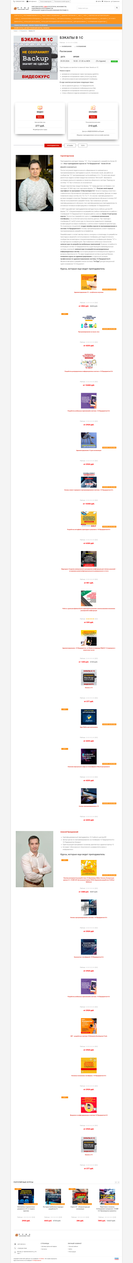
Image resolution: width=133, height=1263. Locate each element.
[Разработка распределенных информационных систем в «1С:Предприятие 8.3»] (89, 361)
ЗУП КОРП (103, 18)
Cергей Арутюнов (67, 156)
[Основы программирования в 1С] (89, 796)
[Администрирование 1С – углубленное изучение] (89, 282)
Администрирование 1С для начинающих (88, 450)
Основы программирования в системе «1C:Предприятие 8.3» (88, 917)
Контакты (44, 1249)
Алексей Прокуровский (69, 832)
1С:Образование (36, 1260)
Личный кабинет (73, 1246)
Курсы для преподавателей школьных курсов (56, 21)
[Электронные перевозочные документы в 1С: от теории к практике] (26, 1196)
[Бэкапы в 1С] (89, 677)
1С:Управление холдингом (96, 21)
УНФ (84, 15)
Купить (40, 117)
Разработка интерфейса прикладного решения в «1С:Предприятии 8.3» (88, 529)
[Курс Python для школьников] (89, 717)
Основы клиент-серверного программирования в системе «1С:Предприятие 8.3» (88, 490)
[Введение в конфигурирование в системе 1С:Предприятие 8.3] (89, 1105)
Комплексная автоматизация (98, 15)
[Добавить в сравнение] (93, 275)
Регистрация (72, 1251)
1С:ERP (16, 18)
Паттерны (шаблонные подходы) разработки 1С (53, 1208)
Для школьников (79, 21)
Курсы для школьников (32, 21)
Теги (83, 145)
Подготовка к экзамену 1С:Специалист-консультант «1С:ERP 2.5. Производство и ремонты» (107, 1209)
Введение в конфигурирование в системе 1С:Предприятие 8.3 (89, 1115)
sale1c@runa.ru (21, 1244)
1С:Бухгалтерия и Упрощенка (30, 18)
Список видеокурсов (45, 1)
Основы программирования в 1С (89, 806)
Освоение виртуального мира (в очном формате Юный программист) (89, 766)
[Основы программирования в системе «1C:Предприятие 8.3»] (89, 907)
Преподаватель (53, 145)
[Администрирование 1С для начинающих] (89, 440)
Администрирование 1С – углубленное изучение (88, 292)
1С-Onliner (41, 1258)
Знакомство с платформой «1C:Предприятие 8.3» (89, 957)
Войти (70, 1249)
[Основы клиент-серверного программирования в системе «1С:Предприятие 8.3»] (89, 479)
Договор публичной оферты (49, 1246)
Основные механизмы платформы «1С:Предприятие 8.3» (88, 1075)
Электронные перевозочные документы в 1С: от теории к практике (26, 1209)
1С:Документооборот (91, 18)
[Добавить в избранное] (79, 275)
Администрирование (69, 15)
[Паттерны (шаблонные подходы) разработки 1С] (53, 1196)
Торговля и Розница (64, 18)
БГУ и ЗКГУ (112, 18)
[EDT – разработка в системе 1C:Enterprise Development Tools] (89, 1026)
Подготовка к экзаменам (50, 15)
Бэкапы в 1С (89, 687)
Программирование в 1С (31, 15)
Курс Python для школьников (89, 727)
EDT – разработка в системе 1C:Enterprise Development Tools (89, 1036)
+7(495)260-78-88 (22, 1248)
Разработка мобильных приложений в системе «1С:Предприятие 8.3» (89, 411)
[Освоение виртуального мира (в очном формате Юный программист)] (89, 756)
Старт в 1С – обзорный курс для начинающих (80, 1208)
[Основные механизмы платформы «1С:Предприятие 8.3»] (89, 1065)
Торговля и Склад (48, 18)
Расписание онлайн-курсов (61, 1)
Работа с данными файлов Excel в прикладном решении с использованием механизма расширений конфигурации (89, 609)
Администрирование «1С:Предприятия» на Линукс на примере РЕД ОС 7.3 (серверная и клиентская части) (88, 649)
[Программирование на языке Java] (89, 321)
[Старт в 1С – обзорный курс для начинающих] (80, 1196)
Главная (16, 31)
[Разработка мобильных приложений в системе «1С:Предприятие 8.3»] (89, 400)
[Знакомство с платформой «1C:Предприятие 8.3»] (89, 946)
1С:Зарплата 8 (76, 18)
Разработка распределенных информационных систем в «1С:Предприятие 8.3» (89, 371)
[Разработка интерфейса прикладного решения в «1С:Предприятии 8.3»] (89, 519)
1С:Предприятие (23, 31)
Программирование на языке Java (88, 332)
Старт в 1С (17, 15)
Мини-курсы (18, 21)
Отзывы (70, 145)
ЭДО (79, 15)
